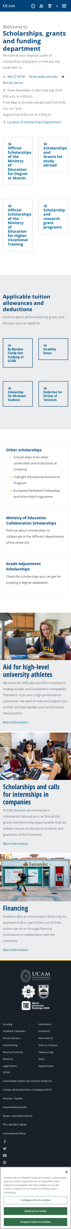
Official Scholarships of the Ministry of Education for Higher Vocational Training (19, 227)
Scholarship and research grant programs (54, 218)
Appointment (46, 1066)
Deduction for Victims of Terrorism (52, 396)
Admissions (44, 1024)
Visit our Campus (48, 1045)
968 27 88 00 (16, 77)
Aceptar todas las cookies (35, 1222)
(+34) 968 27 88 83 (16, 1124)
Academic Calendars (14, 1031)
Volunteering (10, 1045)
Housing (7, 1024)
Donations (44, 1031)
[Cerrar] (66, 1172)
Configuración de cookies (35, 1200)
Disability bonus (49, 351)
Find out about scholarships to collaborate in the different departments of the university (35, 536)
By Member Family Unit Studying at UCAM (16, 355)
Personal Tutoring (13, 1052)
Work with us (45, 1038)
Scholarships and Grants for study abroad (55, 156)
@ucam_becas (13, 83)
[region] (35, 1198)
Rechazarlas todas (35, 1211)
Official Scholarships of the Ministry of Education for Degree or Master (19, 163)
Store (41, 1059)
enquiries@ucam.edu (15, 1107)
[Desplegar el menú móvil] (64, 6)
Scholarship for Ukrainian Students (17, 396)
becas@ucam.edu (45, 77)
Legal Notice (10, 1066)
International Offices (14, 1133)
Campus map (45, 1052)
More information (15, 722)
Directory (8, 1059)
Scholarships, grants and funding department (34, 41)
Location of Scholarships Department (34, 122)
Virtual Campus (11, 1038)
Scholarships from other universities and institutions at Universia (35, 463)
